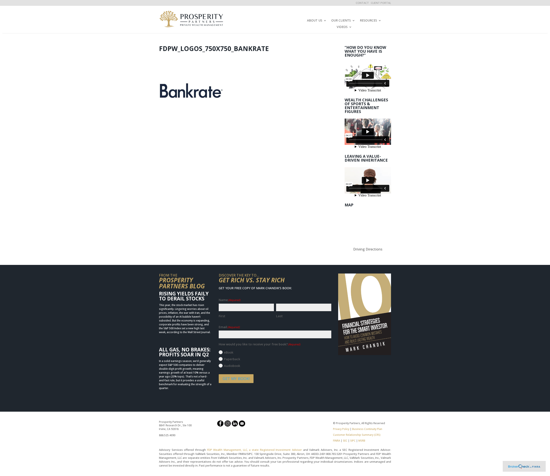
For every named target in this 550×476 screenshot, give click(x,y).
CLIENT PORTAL (381, 3)
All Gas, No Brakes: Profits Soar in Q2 (185, 352)
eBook (228, 352)
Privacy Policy (341, 429)
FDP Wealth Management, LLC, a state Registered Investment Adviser (254, 450)
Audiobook (232, 365)
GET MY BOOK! (236, 378)
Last (279, 316)
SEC (345, 440)
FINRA (336, 440)
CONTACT (362, 3)
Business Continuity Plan (367, 429)
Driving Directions (367, 249)
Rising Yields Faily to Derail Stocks (184, 296)
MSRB (361, 440)
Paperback (232, 359)
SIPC (353, 440)
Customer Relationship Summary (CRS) (356, 435)
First (222, 316)
